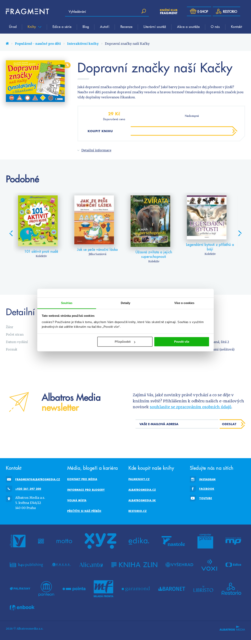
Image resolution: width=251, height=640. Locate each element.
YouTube (205, 498)
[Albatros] (17, 541)
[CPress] (61, 564)
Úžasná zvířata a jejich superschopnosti (154, 254)
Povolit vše (181, 341)
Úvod (13, 26)
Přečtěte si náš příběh (84, 511)
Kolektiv (41, 256)
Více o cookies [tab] (184, 303)
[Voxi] (209, 564)
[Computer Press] (205, 541)
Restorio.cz (137, 511)
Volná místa (76, 500)
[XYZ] (100, 541)
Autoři (104, 26)
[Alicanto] (91, 564)
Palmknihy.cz (139, 479)
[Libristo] (203, 588)
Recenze (126, 26)
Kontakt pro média (82, 479)
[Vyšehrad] (179, 564)
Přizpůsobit (123, 341)
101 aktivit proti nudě (41, 251)
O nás (215, 26)
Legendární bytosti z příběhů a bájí (210, 246)
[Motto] (64, 541)
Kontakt (236, 26)
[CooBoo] (41, 541)
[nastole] (173, 541)
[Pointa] (74, 588)
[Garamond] (136, 588)
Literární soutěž (155, 26)
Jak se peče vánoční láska (97, 249)
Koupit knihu (100, 131)
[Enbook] (22, 607)
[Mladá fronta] (103, 588)
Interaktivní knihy (83, 44)
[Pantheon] (46, 588)
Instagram (207, 479)
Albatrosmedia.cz (142, 490)
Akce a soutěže (188, 26)
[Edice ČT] (233, 564)
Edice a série (62, 26)
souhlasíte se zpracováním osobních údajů (190, 407)
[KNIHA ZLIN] (134, 564)
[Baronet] (171, 588)
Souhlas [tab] (66, 303)
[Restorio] (231, 588)
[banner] (27, 11)
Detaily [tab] (125, 303)
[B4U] (26, 564)
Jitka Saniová (97, 254)
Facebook (206, 489)
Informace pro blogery (86, 490)
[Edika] (139, 541)
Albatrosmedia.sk (142, 500)
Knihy (32, 26)
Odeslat (229, 424)
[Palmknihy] (20, 588)
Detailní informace (96, 150)
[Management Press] (233, 541)
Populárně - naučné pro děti (38, 44)
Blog (86, 26)
